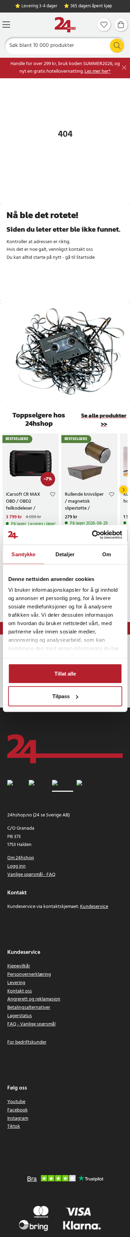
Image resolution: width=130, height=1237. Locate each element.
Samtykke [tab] (23, 554)
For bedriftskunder (26, 1042)
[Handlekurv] (121, 24)
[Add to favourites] (53, 495)
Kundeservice (94, 907)
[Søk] (117, 46)
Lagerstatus (19, 1016)
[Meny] (6, 24)
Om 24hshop (20, 858)
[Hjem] (65, 25)
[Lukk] (124, 68)
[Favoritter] (104, 24)
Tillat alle (65, 673)
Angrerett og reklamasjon (33, 999)
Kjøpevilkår (18, 966)
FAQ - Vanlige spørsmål (31, 1024)
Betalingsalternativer (28, 1008)
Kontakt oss (19, 991)
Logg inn (16, 866)
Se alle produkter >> (104, 420)
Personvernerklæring (29, 975)
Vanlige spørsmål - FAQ (31, 875)
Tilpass (61, 696)
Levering (16, 983)
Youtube (16, 1102)
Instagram (17, 1119)
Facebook (17, 1110)
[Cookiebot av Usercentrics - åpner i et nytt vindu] (92, 535)
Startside (85, 258)
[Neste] (123, 490)
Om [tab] (106, 554)
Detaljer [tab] (65, 554)
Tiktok (13, 1127)
